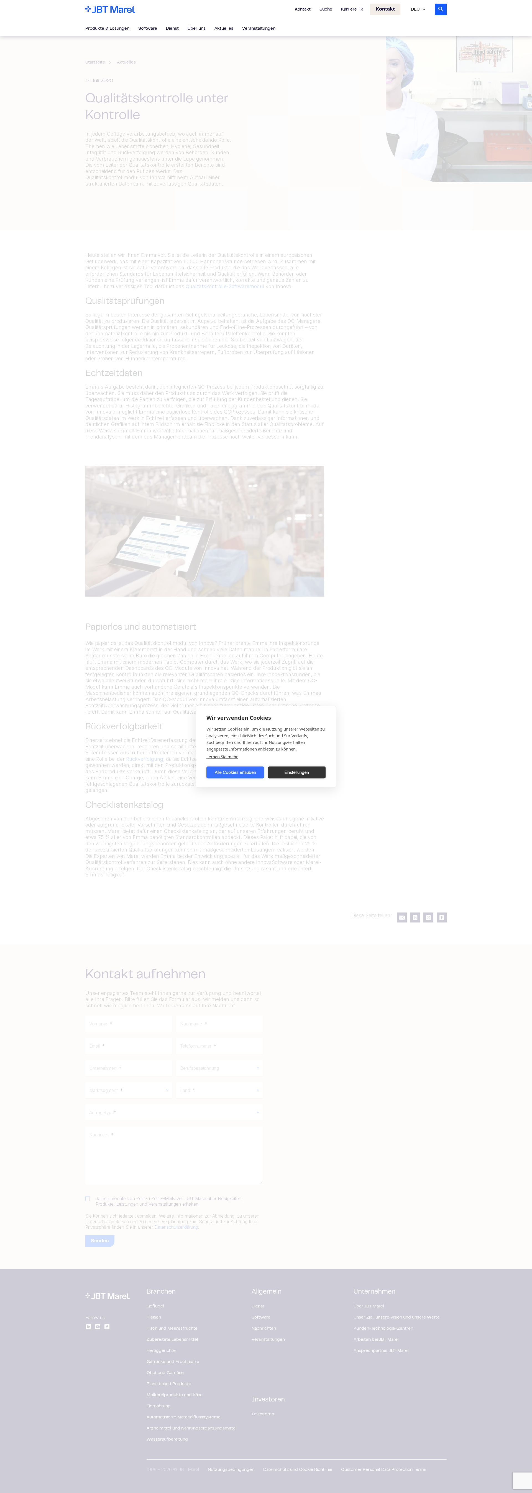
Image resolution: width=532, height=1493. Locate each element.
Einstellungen (297, 772)
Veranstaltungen (258, 29)
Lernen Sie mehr (222, 756)
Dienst (172, 29)
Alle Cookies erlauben (235, 772)
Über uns (197, 29)
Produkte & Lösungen (107, 29)
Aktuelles (223, 29)
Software (147, 29)
